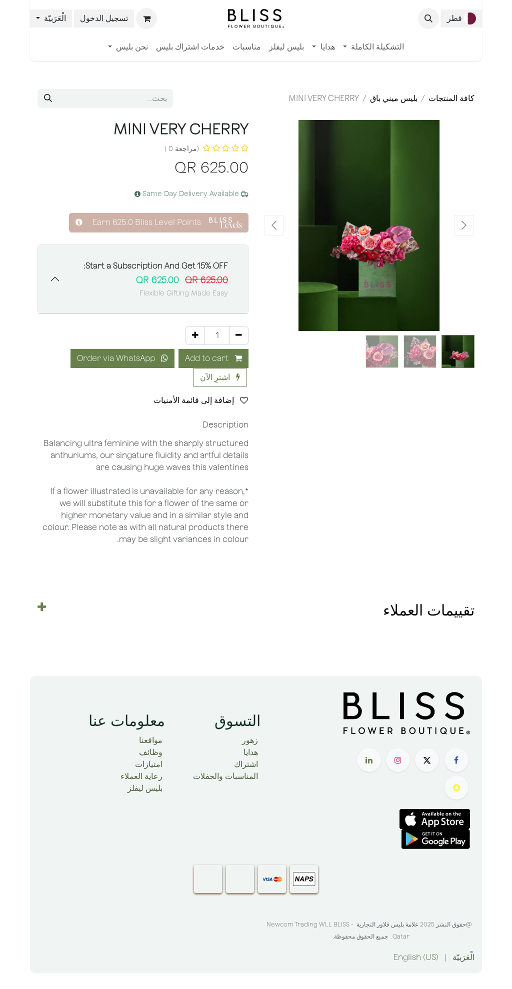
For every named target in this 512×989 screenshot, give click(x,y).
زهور (250, 740)
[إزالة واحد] (238, 335)
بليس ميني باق (394, 98)
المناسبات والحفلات (225, 776)
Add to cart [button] (207, 358)
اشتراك (246, 764)
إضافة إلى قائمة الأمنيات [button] (195, 400)
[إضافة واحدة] (195, 335)
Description (225, 425)
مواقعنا (150, 740)
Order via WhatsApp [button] (117, 358)
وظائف (150, 752)
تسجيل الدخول (104, 18)
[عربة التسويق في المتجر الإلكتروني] (146, 18)
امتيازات (148, 764)
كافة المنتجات (451, 98)
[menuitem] (373, 47)
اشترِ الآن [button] (216, 377)
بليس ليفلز (145, 788)
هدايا (251, 752)
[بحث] (48, 98)
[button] (428, 18)
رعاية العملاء (141, 776)
